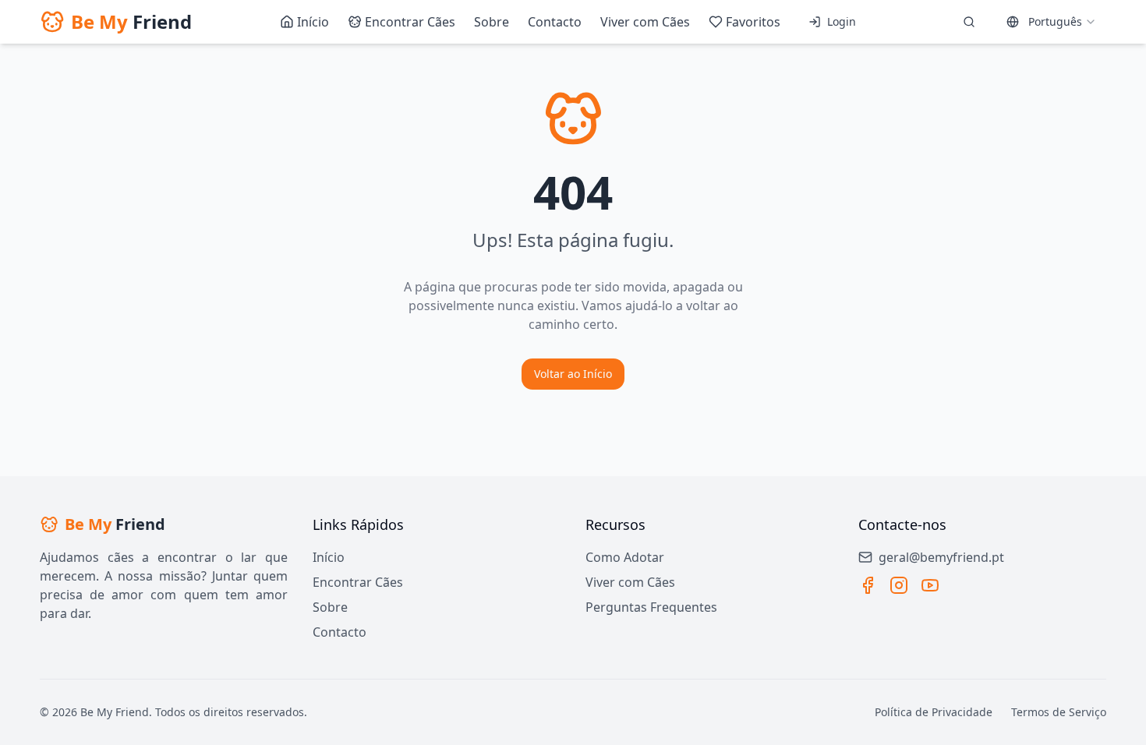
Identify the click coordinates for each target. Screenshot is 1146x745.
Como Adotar (624, 557)
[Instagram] (899, 585)
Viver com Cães (630, 582)
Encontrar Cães (358, 582)
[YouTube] (930, 585)
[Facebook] (867, 585)
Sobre (330, 607)
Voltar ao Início (573, 373)
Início (329, 557)
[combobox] (1051, 21)
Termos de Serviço (1058, 711)
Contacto (339, 632)
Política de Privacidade (933, 711)
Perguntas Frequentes (651, 607)
